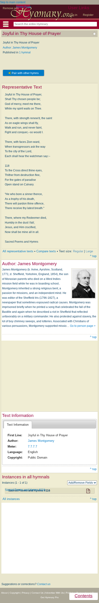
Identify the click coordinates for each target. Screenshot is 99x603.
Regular (78, 251)
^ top (93, 256)
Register (88, 15)
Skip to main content (12, 2)
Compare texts (46, 251)
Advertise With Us (54, 593)
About (4, 593)
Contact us (43, 584)
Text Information (18, 424)
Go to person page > (83, 325)
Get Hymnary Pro (50, 597)
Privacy (25, 593)
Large (89, 251)
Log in (73, 15)
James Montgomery (41, 440)
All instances (11, 499)
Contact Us (37, 593)
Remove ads (11, 8)
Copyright (15, 593)
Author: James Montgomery (20, 47)
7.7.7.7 (32, 446)
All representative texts (18, 251)
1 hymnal (25, 52)
